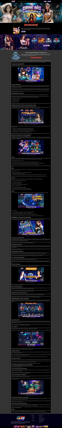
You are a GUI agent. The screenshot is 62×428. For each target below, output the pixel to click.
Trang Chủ (19, 1)
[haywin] (39, 426)
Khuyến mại (35, 1)
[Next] (60, 13)
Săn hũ (30, 1)
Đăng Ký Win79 (22, 1)
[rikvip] (22, 426)
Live (32, 1)
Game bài (26, 1)
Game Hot (28, 1)
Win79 (23, 410)
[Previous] (2, 13)
